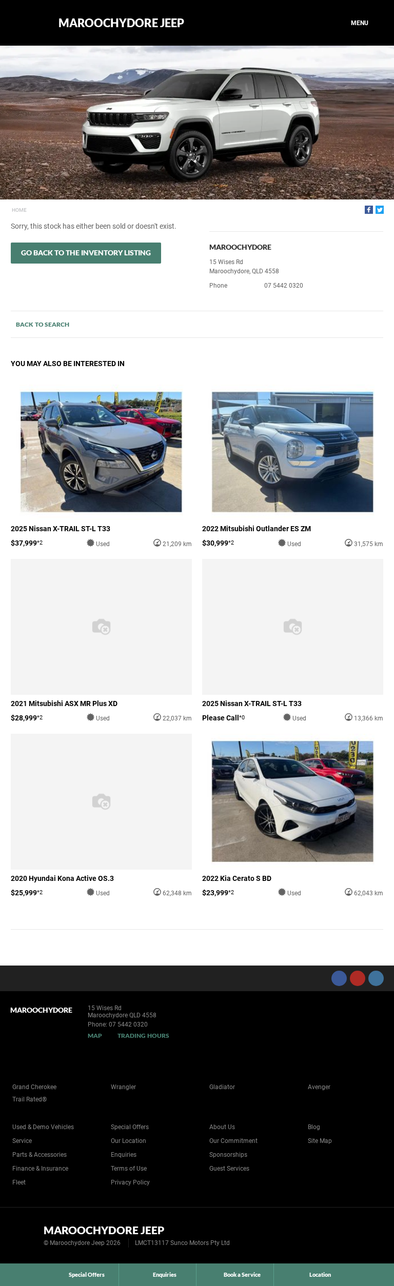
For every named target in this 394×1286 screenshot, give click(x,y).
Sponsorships (228, 1154)
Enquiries (123, 1154)
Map (95, 1035)
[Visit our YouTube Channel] (357, 978)
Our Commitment (233, 1140)
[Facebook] (369, 210)
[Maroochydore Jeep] (27, 23)
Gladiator (222, 1087)
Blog (314, 1127)
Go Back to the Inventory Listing (86, 252)
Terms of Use (129, 1168)
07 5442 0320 (283, 285)
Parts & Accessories (39, 1154)
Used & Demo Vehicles (43, 1127)
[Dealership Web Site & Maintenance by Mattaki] (367, 1235)
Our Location (128, 1140)
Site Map (320, 1140)
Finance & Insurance (40, 1168)
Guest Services (229, 1168)
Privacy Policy (130, 1182)
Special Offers (130, 1127)
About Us (222, 1127)
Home (19, 210)
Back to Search (42, 324)
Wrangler (123, 1087)
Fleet (19, 1182)
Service (22, 1140)
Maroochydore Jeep (121, 23)
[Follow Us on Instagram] (376, 978)
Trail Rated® (29, 1099)
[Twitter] (380, 210)
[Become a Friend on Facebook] (339, 978)
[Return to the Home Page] (25, 1234)
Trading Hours (143, 1035)
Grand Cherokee (34, 1087)
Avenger (319, 1087)
